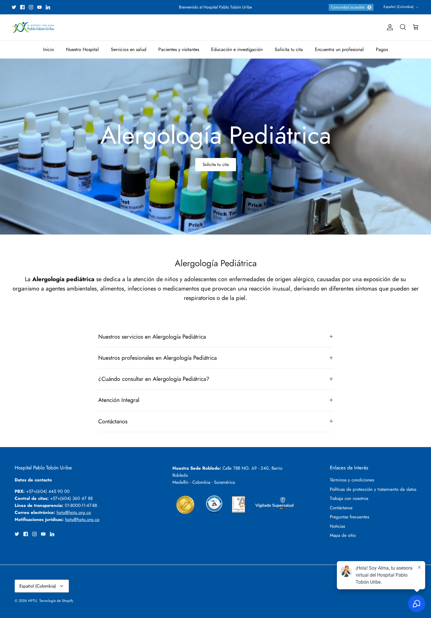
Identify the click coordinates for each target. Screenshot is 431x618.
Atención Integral (118, 400)
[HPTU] (33, 27)
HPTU (32, 600)
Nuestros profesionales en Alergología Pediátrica (157, 358)
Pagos (382, 49)
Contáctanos (113, 421)
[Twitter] (14, 7)
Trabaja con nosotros (349, 498)
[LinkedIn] (48, 7)
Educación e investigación (237, 49)
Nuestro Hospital (82, 49)
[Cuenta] (388, 27)
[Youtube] (39, 7)
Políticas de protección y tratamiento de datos (373, 489)
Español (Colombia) (399, 6)
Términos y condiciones (352, 480)
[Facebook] (22, 7)
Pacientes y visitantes (178, 49)
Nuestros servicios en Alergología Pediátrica (152, 336)
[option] (215, 147)
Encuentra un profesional (339, 49)
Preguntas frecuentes (349, 517)
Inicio (48, 49)
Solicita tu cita (289, 49)
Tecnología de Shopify (56, 600)
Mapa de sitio (343, 535)
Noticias (337, 526)
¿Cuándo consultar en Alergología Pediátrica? (153, 379)
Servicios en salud (128, 49)
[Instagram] (31, 7)
